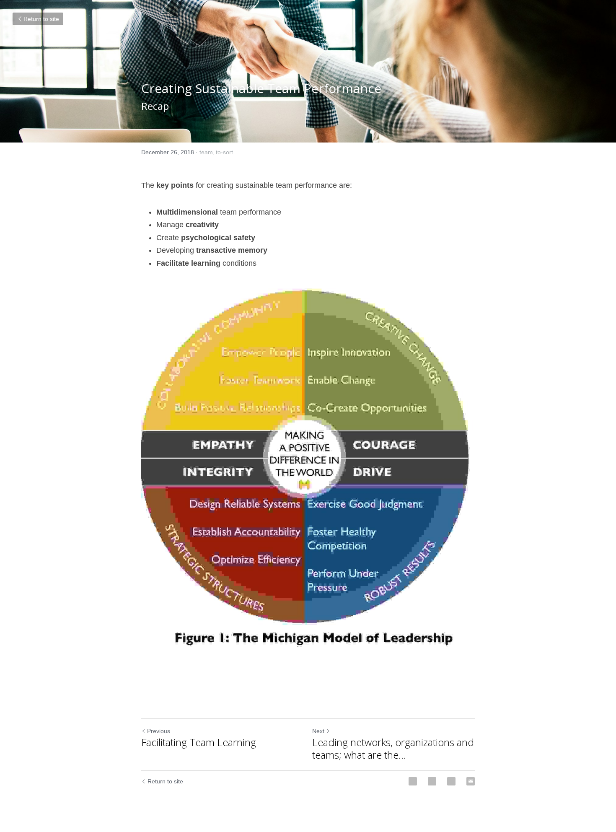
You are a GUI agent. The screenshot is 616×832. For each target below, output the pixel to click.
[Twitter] (432, 781)
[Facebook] (413, 781)
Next (318, 731)
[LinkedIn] (451, 781)
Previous (158, 731)
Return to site (41, 19)
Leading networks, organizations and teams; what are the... (393, 748)
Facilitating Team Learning (198, 742)
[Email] (470, 781)
